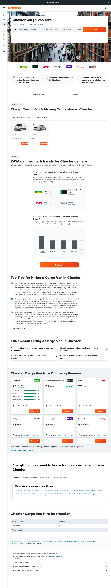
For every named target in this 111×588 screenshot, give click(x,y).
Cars (23, 541)
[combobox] (18, 24)
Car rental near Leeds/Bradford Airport (28, 494)
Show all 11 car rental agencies (22, 451)
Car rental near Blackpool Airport (85, 494)
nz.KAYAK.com (15, 541)
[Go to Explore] (4, 34)
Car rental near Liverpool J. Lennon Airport (88, 491)
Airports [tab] (17, 477)
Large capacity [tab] (45, 477)
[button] (108, 2)
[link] (59, 264)
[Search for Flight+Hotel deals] (4, 28)
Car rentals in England (70, 541)
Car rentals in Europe (33, 541)
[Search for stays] (4, 19)
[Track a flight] (4, 39)
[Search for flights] (4, 15)
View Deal (24, 143)
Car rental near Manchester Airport (27, 491)
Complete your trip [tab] (30, 477)
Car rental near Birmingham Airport (56, 491)
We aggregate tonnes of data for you (27, 566)
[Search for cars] (4, 24)
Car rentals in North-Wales (87, 541)
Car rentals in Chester (17, 543)
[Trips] (4, 45)
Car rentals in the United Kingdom (52, 541)
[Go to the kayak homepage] (14, 8)
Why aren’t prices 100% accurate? (26, 570)
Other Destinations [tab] (61, 477)
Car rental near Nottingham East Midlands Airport (59, 495)
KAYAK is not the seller (21, 562)
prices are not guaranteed (53, 556)
